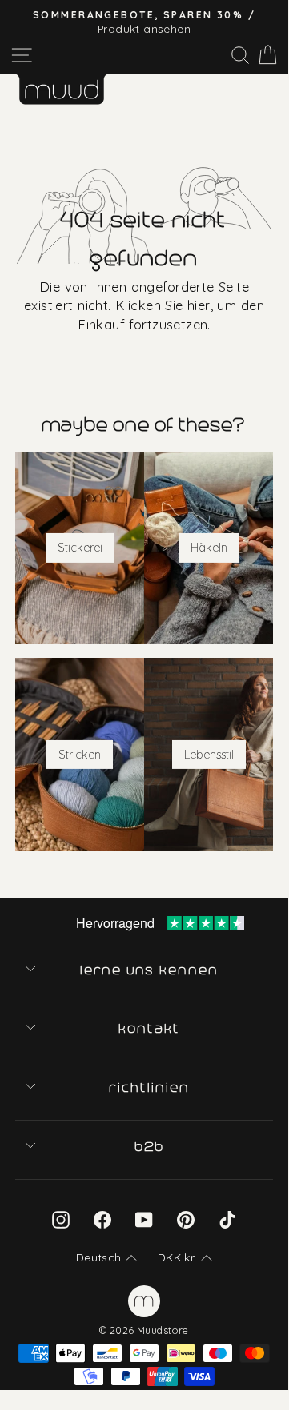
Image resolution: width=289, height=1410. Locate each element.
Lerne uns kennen (150, 970)
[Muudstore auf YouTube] (144, 1219)
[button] (106, 1258)
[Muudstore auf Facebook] (102, 1219)
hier (199, 305)
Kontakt (150, 1029)
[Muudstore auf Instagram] (61, 1219)
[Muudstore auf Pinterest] (186, 1219)
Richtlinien (150, 1088)
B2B (150, 1147)
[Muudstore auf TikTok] (227, 1219)
